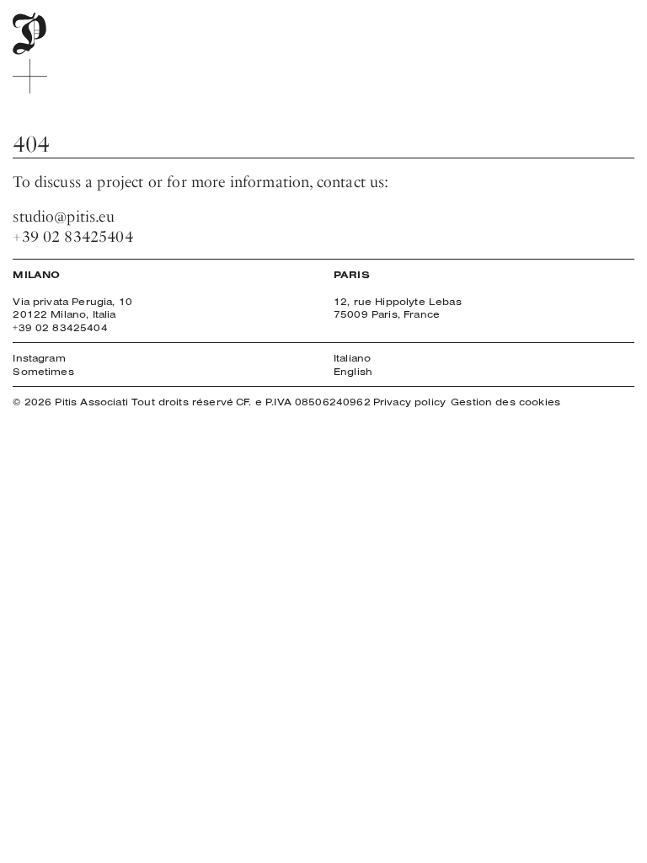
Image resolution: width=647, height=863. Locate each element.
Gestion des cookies (505, 401)
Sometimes (43, 371)
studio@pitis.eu (63, 216)
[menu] (30, 76)
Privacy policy (409, 401)
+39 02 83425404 (72, 236)
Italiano (352, 357)
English (353, 371)
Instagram (39, 357)
